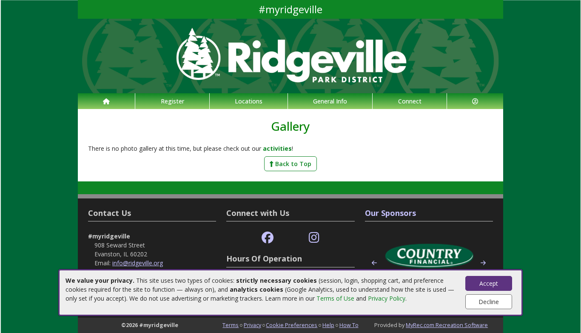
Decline (488, 302)
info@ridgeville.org (137, 263)
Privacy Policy (386, 298)
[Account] (475, 101)
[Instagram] (314, 238)
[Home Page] (106, 101)
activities (277, 148)
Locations (248, 101)
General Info (330, 101)
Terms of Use (335, 298)
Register (172, 101)
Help (328, 325)
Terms (230, 325)
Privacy (252, 325)
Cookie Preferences (291, 325)
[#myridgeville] (290, 55)
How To (349, 325)
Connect (410, 101)
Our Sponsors (390, 213)
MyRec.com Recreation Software (447, 325)
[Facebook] (267, 238)
